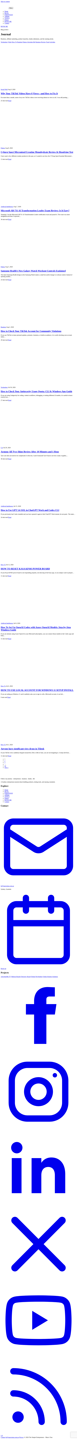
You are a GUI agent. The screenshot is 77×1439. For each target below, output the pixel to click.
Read (9, 100)
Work (9, 42)
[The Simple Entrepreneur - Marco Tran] (5, 8)
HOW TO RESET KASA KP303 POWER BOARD (25, 568)
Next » (7, 767)
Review (43, 42)
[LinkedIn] (38, 1205)
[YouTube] (38, 1358)
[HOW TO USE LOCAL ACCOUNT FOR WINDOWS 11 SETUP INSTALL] (34, 684)
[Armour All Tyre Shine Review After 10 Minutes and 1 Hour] (34, 446)
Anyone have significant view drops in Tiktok (22, 748)
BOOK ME (8, 21)
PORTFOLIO (9, 15)
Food (47, 42)
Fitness (7, 20)
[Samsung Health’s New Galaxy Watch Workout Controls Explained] (34, 265)
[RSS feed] (38, 1434)
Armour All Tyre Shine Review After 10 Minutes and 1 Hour (30, 451)
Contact (7, 23)
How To (14, 42)
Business (38, 42)
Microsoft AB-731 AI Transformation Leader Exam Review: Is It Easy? (35, 210)
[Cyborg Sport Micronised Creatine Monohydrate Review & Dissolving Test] (34, 146)
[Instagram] (38, 1129)
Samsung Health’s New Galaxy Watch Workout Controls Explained (33, 271)
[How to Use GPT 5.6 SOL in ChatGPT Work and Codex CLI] (34, 504)
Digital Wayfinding (36, 976)
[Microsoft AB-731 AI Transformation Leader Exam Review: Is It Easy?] (34, 205)
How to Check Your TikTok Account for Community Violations (31, 331)
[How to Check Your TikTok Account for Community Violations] (34, 325)
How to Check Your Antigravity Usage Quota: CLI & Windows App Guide (36, 391)
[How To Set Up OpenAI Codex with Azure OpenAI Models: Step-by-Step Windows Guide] (34, 621)
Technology (4, 42)
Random (19, 42)
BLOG (7, 13)
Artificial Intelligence (7, 206)
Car (2, 447)
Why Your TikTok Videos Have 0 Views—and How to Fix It (29, 93)
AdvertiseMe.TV (6, 976)
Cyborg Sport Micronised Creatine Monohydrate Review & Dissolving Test (37, 152)
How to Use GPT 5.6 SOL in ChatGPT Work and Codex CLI (30, 510)
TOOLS (7, 18)
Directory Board (26, 976)
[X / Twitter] (38, 1281)
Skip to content (5, 1)
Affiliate (7, 16)
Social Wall (4, 89)
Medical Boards (16, 976)
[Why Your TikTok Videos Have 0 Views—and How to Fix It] (34, 88)
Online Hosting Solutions (50, 976)
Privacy (21, 1437)
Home (6, 11)
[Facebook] (38, 1053)
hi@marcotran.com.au (12, 1437)
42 (5, 766)
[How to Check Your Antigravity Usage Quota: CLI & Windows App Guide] (34, 385)
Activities (52, 42)
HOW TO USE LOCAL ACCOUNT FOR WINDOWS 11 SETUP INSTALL (37, 690)
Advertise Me (31, 42)
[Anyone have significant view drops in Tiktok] (34, 743)
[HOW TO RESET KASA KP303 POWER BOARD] (34, 563)
